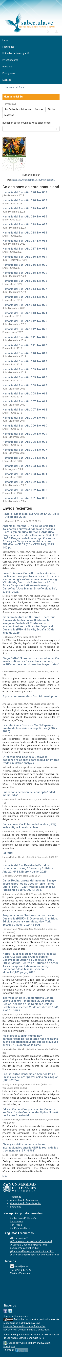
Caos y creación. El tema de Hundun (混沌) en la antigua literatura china (29, 825)
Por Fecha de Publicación (23, 1218)
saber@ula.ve (21, 1266)
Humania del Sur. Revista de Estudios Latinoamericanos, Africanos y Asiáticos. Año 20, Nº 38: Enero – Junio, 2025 (28, 868)
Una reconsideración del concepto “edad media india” (28, 793)
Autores (39, 109)
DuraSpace (9, 1346)
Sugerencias (21, 1316)
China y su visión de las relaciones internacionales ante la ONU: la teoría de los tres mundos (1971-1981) (30, 1147)
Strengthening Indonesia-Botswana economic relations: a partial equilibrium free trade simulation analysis (30, 760)
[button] (48, 31)
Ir (56, 129)
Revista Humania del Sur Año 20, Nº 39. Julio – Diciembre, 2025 (30, 515)
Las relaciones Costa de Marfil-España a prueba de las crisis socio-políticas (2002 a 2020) (30, 728)
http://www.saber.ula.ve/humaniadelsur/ (33, 179)
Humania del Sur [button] (14, 87)
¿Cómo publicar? (19, 1238)
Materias (9, 115)
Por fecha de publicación (18, 109)
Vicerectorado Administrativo (25, 1203)
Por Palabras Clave (20, 1228)
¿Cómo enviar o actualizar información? (31, 1241)
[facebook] (5, 1310)
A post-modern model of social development (31, 696)
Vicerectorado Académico (24, 1200)
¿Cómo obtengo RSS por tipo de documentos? (34, 1254)
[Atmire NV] (21, 1349)
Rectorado (15, 1196)
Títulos (51, 109)
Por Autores (16, 1221)
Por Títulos (16, 1225)
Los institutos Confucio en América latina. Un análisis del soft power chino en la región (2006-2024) (30, 1077)
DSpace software (16, 1343)
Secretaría (15, 1206)
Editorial (7, 853)
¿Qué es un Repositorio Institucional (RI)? (32, 1251)
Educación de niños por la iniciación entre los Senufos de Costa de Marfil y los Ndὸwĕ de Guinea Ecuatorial (30, 1112)
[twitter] (10, 1310)
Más (4, 1176)
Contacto (8, 1316)
